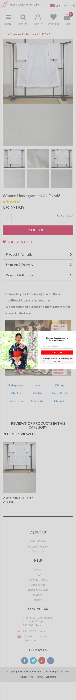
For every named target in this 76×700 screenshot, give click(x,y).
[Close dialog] (74, 333)
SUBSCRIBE (56, 352)
